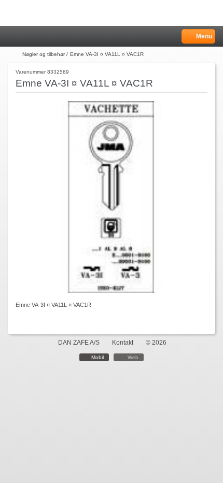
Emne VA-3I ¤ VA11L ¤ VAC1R (107, 54)
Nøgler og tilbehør (43, 54)
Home (13, 36)
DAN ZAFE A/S (79, 342)
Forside (14, 54)
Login (27, 36)
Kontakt (122, 342)
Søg (40, 36)
